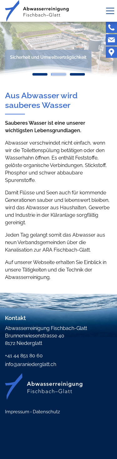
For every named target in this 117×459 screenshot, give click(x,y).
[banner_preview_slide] (40, 75)
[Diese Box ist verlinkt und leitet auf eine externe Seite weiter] (111, 52)
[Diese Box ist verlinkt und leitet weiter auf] (111, 27)
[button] (110, 11)
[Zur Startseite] (37, 11)
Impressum (17, 412)
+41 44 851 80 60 (24, 356)
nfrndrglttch (31, 364)
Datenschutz (46, 412)
